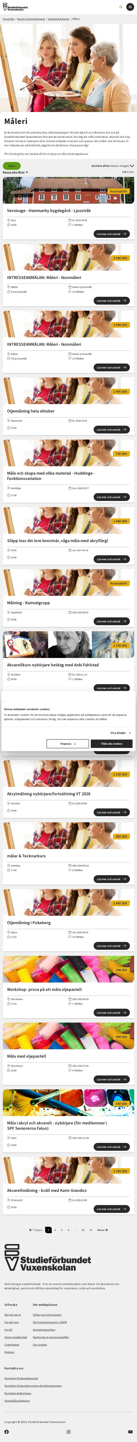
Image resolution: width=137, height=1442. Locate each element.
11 (91, 1230)
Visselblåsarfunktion (17, 1400)
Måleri (76, 19)
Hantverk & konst (58, 19)
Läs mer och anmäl (108, 234)
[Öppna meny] (130, 7)
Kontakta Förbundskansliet (21, 1378)
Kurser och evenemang (31, 19)
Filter (11, 166)
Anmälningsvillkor (44, 1329)
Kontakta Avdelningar (17, 1393)
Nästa (100, 1230)
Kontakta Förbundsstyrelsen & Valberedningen (33, 1386)
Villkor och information (47, 1314)
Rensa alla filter (14, 172)
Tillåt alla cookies (111, 743)
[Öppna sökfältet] (121, 7)
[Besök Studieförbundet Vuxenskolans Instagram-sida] (68, 1433)
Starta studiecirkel (15, 1337)
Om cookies (40, 1344)
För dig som (11, 1322)
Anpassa (65, 743)
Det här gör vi (12, 1314)
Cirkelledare (11, 1344)
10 (83, 1230)
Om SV (8, 1329)
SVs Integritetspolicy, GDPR (50, 1322)
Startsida (8, 19)
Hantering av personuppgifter (51, 1337)
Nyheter (9, 1352)
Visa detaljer (118, 732)
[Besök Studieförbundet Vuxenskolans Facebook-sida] (6, 1433)
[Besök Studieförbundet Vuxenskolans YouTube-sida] (130, 1433)
